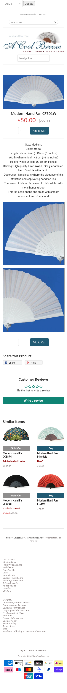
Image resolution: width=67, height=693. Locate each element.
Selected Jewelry (10, 583)
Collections (18, 538)
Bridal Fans (8, 567)
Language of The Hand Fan (16, 610)
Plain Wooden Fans (12, 565)
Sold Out (16, 448)
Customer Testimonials (14, 608)
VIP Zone (7, 591)
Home (9, 538)
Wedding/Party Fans (13, 580)
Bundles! (7, 588)
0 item (27, 14)
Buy (51, 448)
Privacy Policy (9, 623)
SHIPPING (7, 600)
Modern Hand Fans (34, 538)
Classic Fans (9, 559)
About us (7, 616)
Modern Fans (9, 562)
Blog (5, 629)
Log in (22, 650)
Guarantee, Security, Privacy (16, 602)
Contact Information (13, 618)
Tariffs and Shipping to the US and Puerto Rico (25, 631)
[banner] (33, 42)
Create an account (37, 650)
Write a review (33, 400)
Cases (5, 573)
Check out (42, 14)
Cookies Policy (10, 621)
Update (29, 3)
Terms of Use (9, 626)
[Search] (55, 22)
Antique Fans (9, 586)
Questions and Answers (14, 605)
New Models (9, 575)
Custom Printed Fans (13, 578)
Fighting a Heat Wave (13, 613)
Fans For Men (9, 570)
